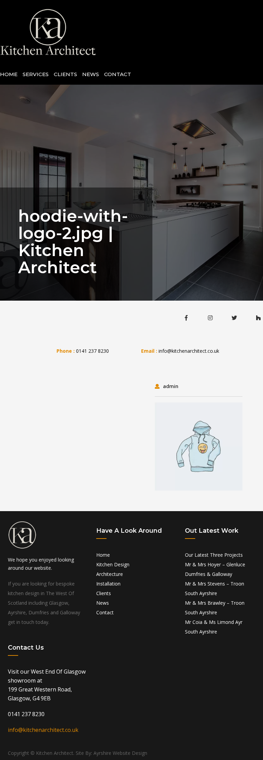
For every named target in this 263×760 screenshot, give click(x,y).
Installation (108, 583)
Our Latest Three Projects (214, 555)
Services (36, 74)
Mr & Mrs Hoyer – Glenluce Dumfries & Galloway (215, 569)
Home (8, 74)
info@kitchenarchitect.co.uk (189, 351)
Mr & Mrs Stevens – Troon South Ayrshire (214, 588)
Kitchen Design (112, 564)
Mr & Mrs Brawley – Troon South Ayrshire (215, 608)
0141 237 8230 (92, 351)
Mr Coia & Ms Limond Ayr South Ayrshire (213, 627)
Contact (117, 74)
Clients (65, 74)
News (90, 74)
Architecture (109, 574)
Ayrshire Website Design (120, 753)
